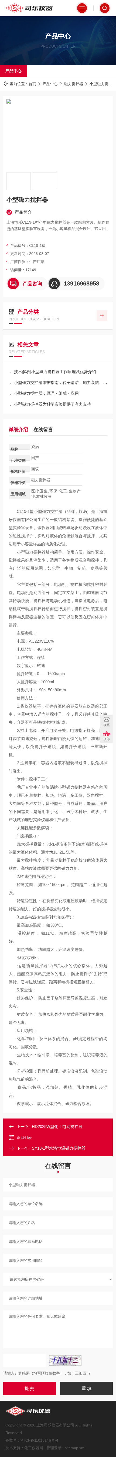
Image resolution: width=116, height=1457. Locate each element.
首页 (32, 84)
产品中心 (13, 70)
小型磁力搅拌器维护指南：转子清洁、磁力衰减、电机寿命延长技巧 (60, 382)
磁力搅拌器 (73, 84)
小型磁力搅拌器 (103, 84)
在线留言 (43, 429)
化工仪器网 (33, 1448)
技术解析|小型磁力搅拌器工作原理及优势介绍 (55, 371)
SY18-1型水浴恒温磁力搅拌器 (59, 1148)
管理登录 (54, 1448)
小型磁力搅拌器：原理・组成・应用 (46, 393)
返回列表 (24, 1137)
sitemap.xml (75, 1448)
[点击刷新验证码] (65, 1360)
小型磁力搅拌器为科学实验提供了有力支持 (52, 404)
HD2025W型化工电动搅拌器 (57, 1126)
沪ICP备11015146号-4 (39, 1440)
